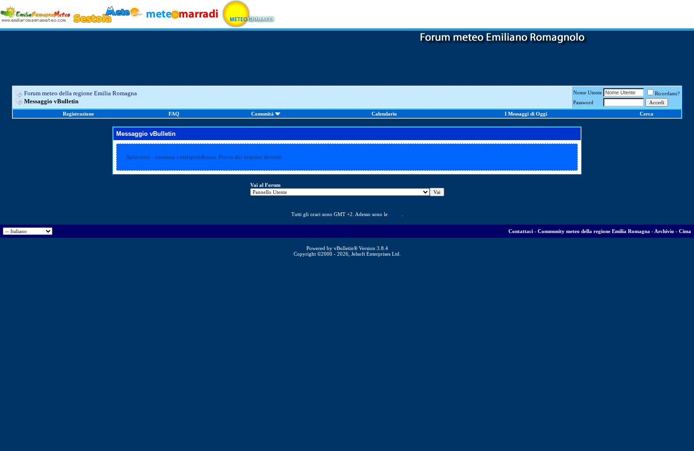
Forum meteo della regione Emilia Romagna (80, 93)
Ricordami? (667, 93)
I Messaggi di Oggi (526, 114)
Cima (685, 231)
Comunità (262, 114)
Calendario (384, 114)
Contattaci (520, 231)
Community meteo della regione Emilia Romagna (594, 231)
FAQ (174, 114)
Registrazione (78, 114)
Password (583, 102)
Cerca (646, 114)
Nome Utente (587, 92)
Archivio (664, 231)
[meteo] (248, 13)
